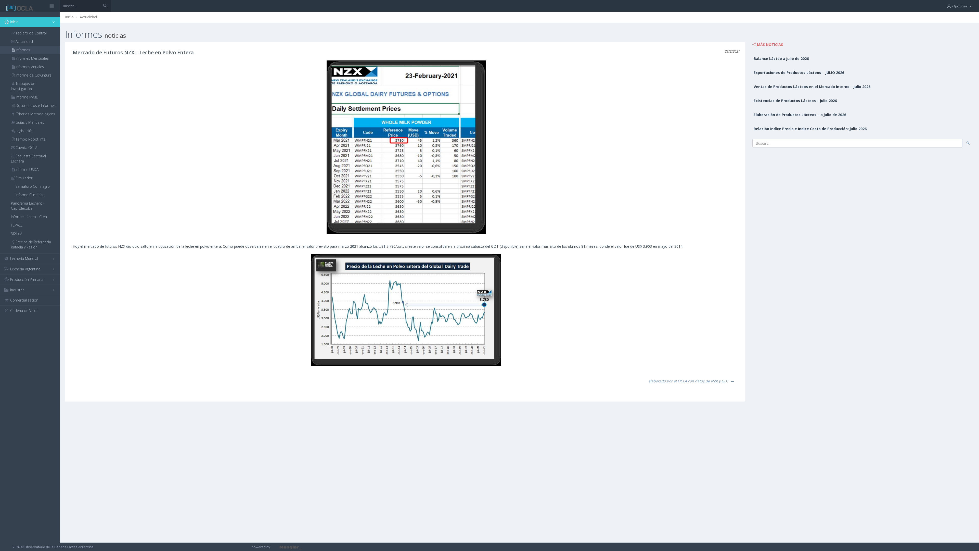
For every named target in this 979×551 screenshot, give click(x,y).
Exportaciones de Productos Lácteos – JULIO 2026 (799, 72)
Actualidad (88, 17)
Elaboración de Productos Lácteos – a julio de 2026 (800, 114)
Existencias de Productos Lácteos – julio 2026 (795, 100)
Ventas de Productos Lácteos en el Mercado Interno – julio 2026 (812, 86)
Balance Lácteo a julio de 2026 (781, 58)
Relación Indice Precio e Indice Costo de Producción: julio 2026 (810, 128)
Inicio (69, 17)
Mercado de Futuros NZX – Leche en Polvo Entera (133, 52)
